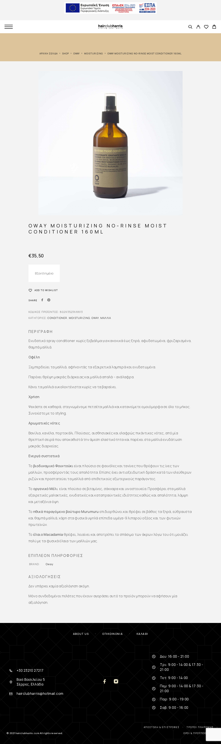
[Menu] (8, 26)
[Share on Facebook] (42, 300)
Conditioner (57, 318)
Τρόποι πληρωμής (200, 727)
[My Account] (198, 27)
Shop (65, 53)
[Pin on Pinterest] (49, 300)
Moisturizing (93, 53)
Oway (76, 53)
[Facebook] (104, 681)
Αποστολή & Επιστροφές (162, 727)
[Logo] (110, 26)
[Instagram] (116, 681)
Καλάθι (142, 634)
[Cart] (214, 27)
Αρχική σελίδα (48, 53)
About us (81, 634)
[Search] (190, 27)
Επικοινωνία (113, 634)
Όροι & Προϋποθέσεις (199, 733)
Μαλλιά (105, 318)
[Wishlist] (206, 27)
